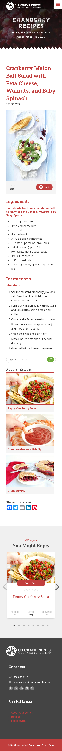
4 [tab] (28, 625)
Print (46, 187)
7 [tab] (43, 625)
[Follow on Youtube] (21, 688)
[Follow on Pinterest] (27, 688)
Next (56, 586)
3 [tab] (23, 625)
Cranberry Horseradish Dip (24, 449)
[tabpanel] (31, 586)
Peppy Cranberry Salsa (22, 408)
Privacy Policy (48, 745)
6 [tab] (38, 625)
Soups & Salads (39, 32)
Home (15, 32)
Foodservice (18, 721)
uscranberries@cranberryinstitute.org (33, 682)
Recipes (25, 32)
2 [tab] (19, 625)
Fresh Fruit (31, 583)
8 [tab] (47, 625)
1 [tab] (14, 625)
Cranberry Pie (16, 490)
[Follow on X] (16, 688)
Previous (4, 586)
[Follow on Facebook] (11, 688)
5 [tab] (33, 625)
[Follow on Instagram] (32, 688)
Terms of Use (34, 745)
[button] (7, 104)
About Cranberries (22, 712)
